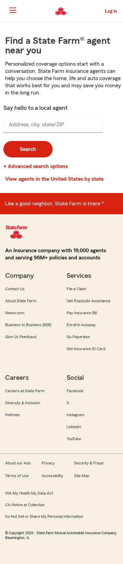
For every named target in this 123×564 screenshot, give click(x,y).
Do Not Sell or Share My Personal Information (44, 516)
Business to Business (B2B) (28, 325)
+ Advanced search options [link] (35, 166)
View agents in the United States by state (54, 179)
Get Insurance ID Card (86, 349)
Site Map (82, 476)
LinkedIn (74, 427)
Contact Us (15, 289)
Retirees (12, 415)
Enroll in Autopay (81, 325)
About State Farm (20, 301)
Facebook (75, 391)
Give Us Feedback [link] (21, 337)
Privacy (48, 463)
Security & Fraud (89, 463)
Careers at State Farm (24, 391)
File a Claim (76, 289)
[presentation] (52, 124)
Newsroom (14, 313)
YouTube (74, 439)
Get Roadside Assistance (88, 301)
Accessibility (52, 476)
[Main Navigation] (12, 10)
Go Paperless (78, 337)
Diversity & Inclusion (22, 403)
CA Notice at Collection (24, 505)
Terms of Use (17, 476)
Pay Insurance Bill (82, 313)
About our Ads (18, 463)
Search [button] (28, 149)
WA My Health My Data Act (29, 493)
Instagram (75, 415)
